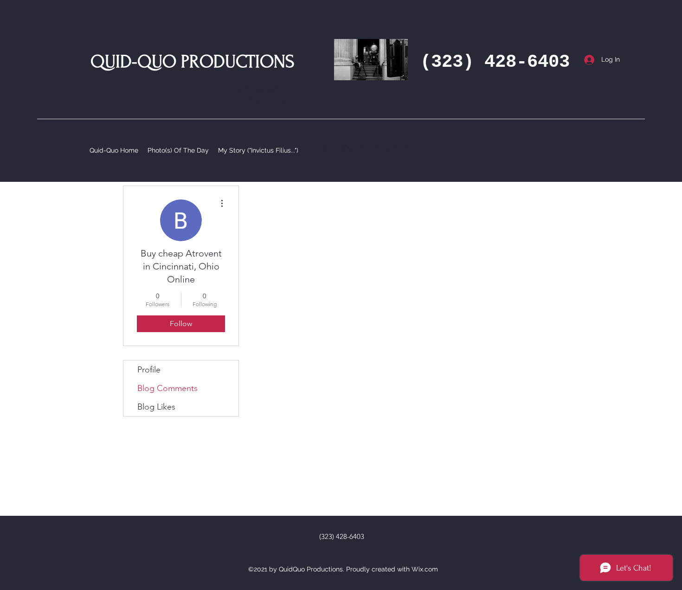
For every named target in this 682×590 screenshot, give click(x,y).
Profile (149, 370)
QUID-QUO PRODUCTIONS (192, 61)
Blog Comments (167, 388)
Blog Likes (156, 407)
